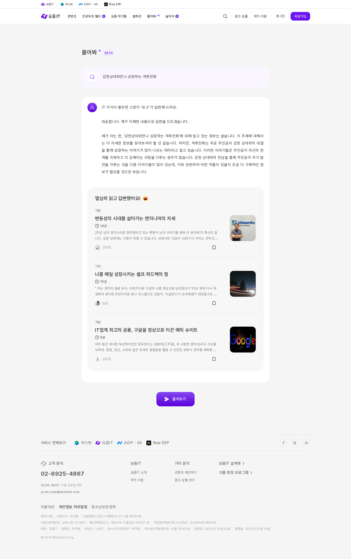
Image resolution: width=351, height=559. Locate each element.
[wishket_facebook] (283, 443)
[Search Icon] (225, 16)
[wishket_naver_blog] (306, 443)
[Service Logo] (50, 16)
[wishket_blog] (295, 443)
